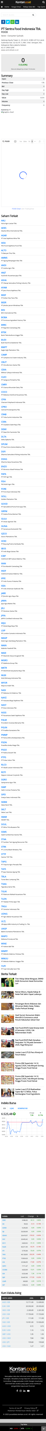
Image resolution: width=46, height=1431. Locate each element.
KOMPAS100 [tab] (22, 1108)
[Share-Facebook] (3, 22)
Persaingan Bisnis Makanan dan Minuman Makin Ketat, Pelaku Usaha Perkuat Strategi (28, 1006)
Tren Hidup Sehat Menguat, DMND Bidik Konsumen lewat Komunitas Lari (29, 981)
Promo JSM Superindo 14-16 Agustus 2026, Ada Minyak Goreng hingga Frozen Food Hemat (29, 1065)
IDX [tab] (4, 1108)
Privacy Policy (29, 1408)
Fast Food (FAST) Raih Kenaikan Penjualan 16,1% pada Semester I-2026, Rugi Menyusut (29, 1042)
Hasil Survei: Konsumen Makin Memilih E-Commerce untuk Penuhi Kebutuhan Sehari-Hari (27, 1017)
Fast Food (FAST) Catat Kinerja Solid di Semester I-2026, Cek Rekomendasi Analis (29, 1030)
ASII (14, 1428)
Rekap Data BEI (29, 7)
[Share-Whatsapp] (12, 22)
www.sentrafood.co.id (9, 50)
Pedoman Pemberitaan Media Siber (22, 1411)
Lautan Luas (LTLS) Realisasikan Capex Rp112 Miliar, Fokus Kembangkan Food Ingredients (28, 1091)
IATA (25, 1428)
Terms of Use (14, 1408)
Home (6, 7)
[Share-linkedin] (17, 22)
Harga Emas (16, 7)
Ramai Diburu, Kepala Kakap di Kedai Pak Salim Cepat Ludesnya (28, 993)
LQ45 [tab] (12, 1108)
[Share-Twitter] (8, 22)
